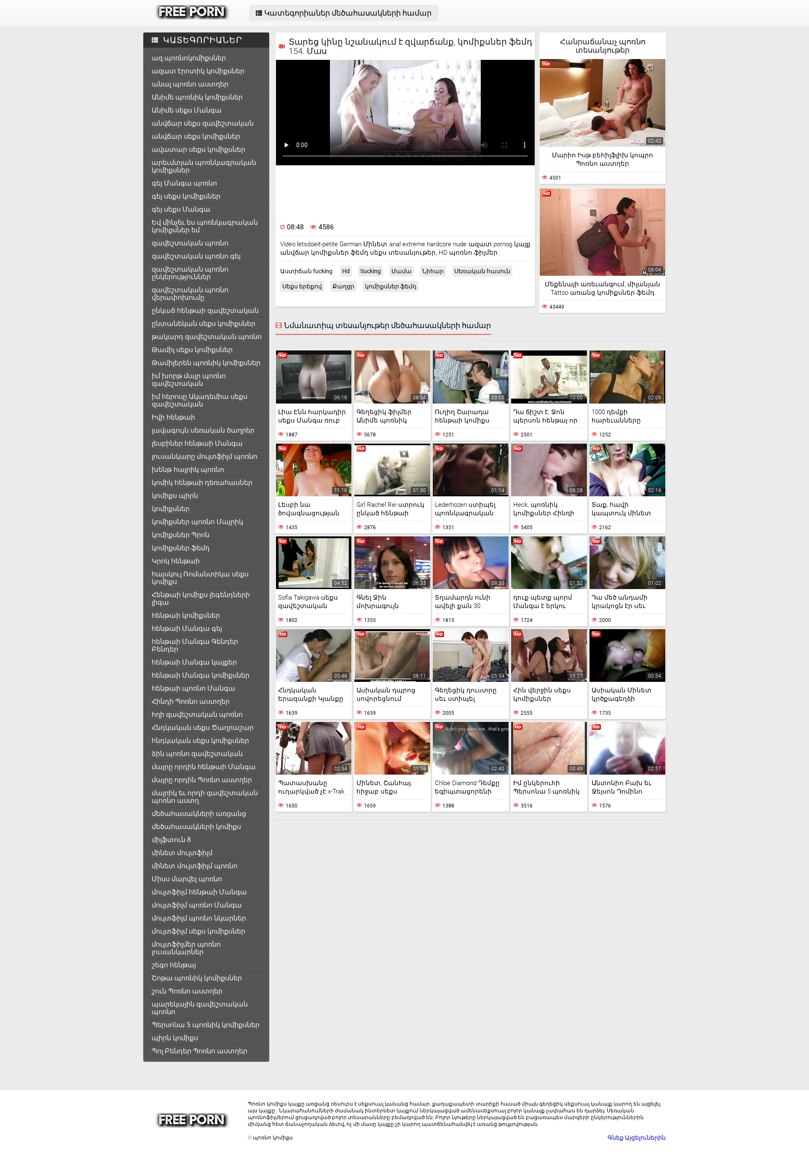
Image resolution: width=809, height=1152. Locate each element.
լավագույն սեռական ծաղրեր (203, 430)
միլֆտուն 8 (171, 840)
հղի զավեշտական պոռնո (197, 715)
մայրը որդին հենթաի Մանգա (204, 767)
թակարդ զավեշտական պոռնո (207, 337)
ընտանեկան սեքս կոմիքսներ (203, 324)
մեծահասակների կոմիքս (196, 827)
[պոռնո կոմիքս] (192, 17)
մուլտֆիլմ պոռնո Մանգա (197, 905)
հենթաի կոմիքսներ (186, 615)
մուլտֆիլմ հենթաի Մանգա (199, 892)
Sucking (370, 271)
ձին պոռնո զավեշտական (197, 754)
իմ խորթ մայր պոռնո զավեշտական (189, 380)
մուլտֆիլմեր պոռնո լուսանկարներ (186, 948)
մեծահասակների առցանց (199, 814)
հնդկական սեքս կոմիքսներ (200, 741)
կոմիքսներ (171, 509)
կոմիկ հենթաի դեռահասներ (202, 483)
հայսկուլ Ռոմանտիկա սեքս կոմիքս (200, 578)
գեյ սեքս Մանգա (181, 209)
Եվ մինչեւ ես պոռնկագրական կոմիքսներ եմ (205, 226)
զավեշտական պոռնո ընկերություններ (190, 273)
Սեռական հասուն (482, 271)
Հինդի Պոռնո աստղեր (191, 701)
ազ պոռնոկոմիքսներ (189, 58)
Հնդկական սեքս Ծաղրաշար (203, 728)
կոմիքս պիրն (175, 496)
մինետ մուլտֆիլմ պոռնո (195, 866)
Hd (346, 271)
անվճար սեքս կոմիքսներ (196, 136)
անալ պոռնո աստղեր (190, 84)
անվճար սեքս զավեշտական (203, 123)
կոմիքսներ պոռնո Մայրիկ (197, 522)
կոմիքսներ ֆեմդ (181, 548)
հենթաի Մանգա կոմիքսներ (200, 675)
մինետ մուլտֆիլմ (182, 853)
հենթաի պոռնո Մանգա (193, 688)
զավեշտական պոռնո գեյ (196, 256)
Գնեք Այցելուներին (637, 1137)
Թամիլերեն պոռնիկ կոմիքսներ (206, 363)
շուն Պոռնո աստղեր (187, 991)
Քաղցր (343, 286)
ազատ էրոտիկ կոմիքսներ (198, 71)
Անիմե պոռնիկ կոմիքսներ (197, 97)
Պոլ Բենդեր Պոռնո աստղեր (199, 1051)
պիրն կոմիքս (175, 1038)
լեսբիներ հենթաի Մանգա (197, 443)
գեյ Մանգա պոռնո (184, 183)
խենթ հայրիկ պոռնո (188, 470)
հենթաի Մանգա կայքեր (194, 662)
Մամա (401, 271)
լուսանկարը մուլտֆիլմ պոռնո (204, 456)
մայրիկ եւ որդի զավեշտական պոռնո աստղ (205, 797)
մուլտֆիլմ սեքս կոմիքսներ (198, 931)
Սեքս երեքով (302, 286)
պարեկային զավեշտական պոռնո (200, 1008)
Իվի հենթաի (173, 417)
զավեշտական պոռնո (190, 243)
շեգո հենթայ (174, 965)
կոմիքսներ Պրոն (180, 535)
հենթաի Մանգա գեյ (187, 628)
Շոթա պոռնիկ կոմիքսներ (197, 978)
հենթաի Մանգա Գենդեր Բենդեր (195, 645)
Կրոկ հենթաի (176, 561)
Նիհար (433, 271)
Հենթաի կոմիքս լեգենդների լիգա (201, 598)
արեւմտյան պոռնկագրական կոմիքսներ (204, 166)
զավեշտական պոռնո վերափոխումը (190, 293)
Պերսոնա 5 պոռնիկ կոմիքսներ (206, 1025)
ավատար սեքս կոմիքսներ (198, 149)
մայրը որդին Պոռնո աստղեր (202, 780)
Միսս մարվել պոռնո (187, 879)
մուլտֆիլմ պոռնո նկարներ (199, 918)
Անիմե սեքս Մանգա (187, 110)
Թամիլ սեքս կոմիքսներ (192, 350)
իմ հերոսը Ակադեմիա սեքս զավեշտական (199, 400)
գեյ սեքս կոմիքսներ (186, 196)
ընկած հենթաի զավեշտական (205, 311)
